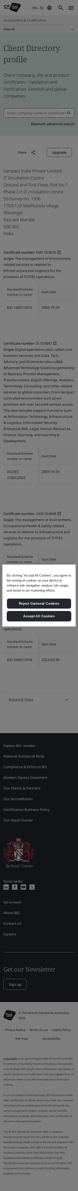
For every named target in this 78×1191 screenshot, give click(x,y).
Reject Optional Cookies (39, 604)
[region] (39, 595)
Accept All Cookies (39, 616)
